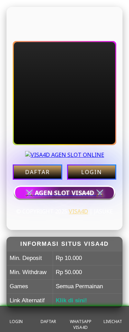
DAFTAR (37, 172)
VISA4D (78, 211)
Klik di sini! (71, 300)
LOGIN (91, 172)
